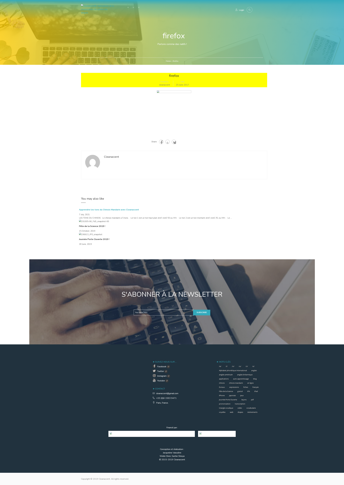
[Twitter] (174, 142)
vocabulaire (251, 408)
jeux (242, 395)
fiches (245, 387)
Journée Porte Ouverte (228, 399)
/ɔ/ (247, 366)
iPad (256, 391)
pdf (252, 399)
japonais (232, 395)
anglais (254, 370)
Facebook (161, 366)
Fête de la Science (226, 391)
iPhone (222, 395)
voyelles (222, 412)
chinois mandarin (236, 383)
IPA (248, 391)
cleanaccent (164, 85)
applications (224, 379)
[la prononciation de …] (126, 7)
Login (241, 10)
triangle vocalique (226, 408)
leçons (244, 399)
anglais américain (226, 374)
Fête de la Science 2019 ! (92, 226)
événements (252, 412)
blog (255, 379)
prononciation (224, 404)
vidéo (240, 408)
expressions (234, 387)
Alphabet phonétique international (233, 370)
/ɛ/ (253, 366)
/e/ (220, 366)
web (231, 412)
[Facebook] (161, 142)
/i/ (226, 366)
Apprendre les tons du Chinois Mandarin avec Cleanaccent (109, 209)
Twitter (160, 371)
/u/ (240, 366)
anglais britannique (244, 374)
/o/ (233, 366)
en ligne (250, 383)
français (255, 387)
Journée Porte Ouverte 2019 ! (94, 239)
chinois (222, 383)
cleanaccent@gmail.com (167, 393)
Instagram (161, 376)
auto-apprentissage (241, 379)
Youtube (161, 380)
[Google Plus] (167, 142)
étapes (240, 412)
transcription (240, 404)
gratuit (240, 391)
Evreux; (222, 387)
